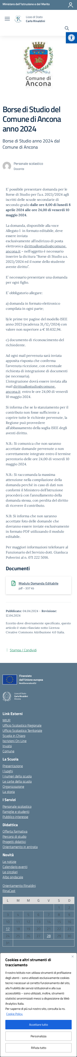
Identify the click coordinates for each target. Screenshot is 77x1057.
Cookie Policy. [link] (14, 1014)
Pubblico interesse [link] (15, 816)
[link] (71, 37)
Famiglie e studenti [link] (16, 811)
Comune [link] (8, 751)
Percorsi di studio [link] (14, 836)
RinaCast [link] (9, 890)
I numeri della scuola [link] (17, 776)
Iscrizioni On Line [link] (15, 740)
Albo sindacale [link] (13, 877)
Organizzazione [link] (13, 786)
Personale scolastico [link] (17, 806)
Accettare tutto (38, 1024)
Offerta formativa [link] (15, 831)
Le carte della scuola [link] (17, 781)
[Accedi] (70, 5)
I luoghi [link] (8, 771)
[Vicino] (72, 956)
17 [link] (8, 928)
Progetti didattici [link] (14, 841)
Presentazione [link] (13, 765)
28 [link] (49, 935)
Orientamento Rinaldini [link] (19, 885)
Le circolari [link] (10, 871)
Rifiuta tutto (38, 1047)
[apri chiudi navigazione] (7, 19)
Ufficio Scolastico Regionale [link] (22, 725)
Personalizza (38, 1036)
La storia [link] (9, 791)
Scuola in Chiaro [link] (14, 735)
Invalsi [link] (7, 746)
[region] (38, 1005)
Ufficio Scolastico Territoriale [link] (22, 730)
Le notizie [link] (9, 861)
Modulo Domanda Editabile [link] (38, 583)
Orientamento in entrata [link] (20, 846)
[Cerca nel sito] (67, 29)
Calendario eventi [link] (15, 866)
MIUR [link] (6, 720)
